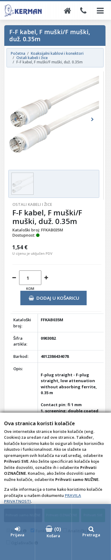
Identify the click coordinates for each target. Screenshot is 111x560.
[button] (15, 120)
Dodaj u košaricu (57, 298)
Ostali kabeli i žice (32, 204)
